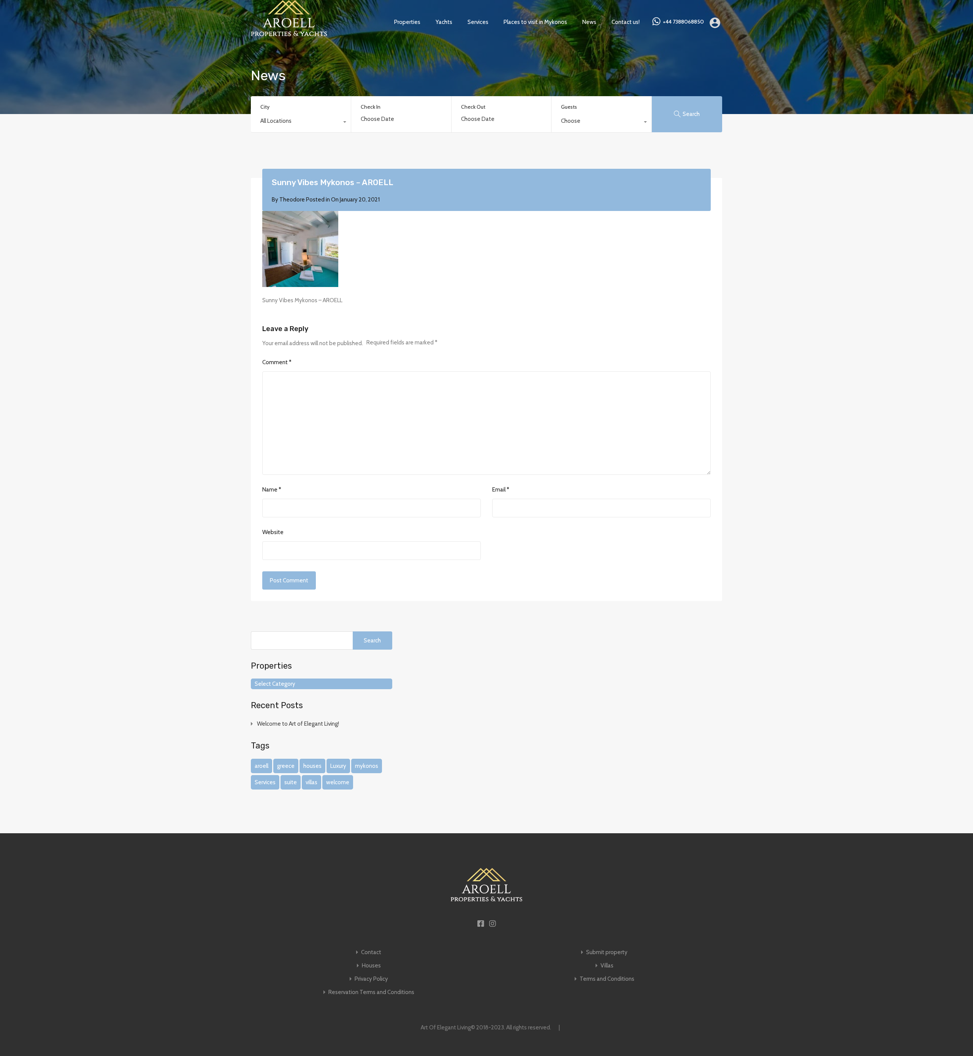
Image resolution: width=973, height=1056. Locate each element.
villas (311, 782)
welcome (337, 782)
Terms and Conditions (607, 979)
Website (273, 532)
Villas (607, 966)
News (589, 22)
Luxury (338, 766)
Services (477, 22)
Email (500, 489)
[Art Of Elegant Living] (289, 32)
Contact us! (626, 22)
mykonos (366, 766)
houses (312, 766)
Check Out (473, 107)
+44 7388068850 (683, 22)
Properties (407, 22)
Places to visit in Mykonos (535, 22)
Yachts (444, 22)
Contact (371, 952)
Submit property (607, 952)
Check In (370, 107)
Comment (277, 362)
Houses (371, 966)
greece (286, 766)
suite (290, 782)
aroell (261, 766)
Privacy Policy (371, 979)
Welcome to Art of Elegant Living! (298, 723)
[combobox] (301, 123)
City (264, 106)
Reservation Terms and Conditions (371, 992)
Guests (569, 106)
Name (271, 489)
